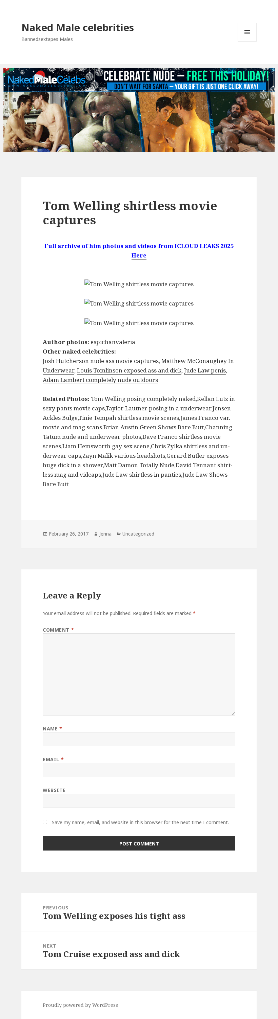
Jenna (105, 533)
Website (54, 790)
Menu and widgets (247, 41)
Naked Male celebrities (77, 27)
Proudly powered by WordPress (80, 1005)
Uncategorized (138, 533)
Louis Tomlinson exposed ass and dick (129, 370)
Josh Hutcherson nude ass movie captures (101, 361)
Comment (58, 630)
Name (52, 728)
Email (53, 759)
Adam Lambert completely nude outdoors (100, 380)
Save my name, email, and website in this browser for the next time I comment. (140, 822)
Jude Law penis (205, 370)
